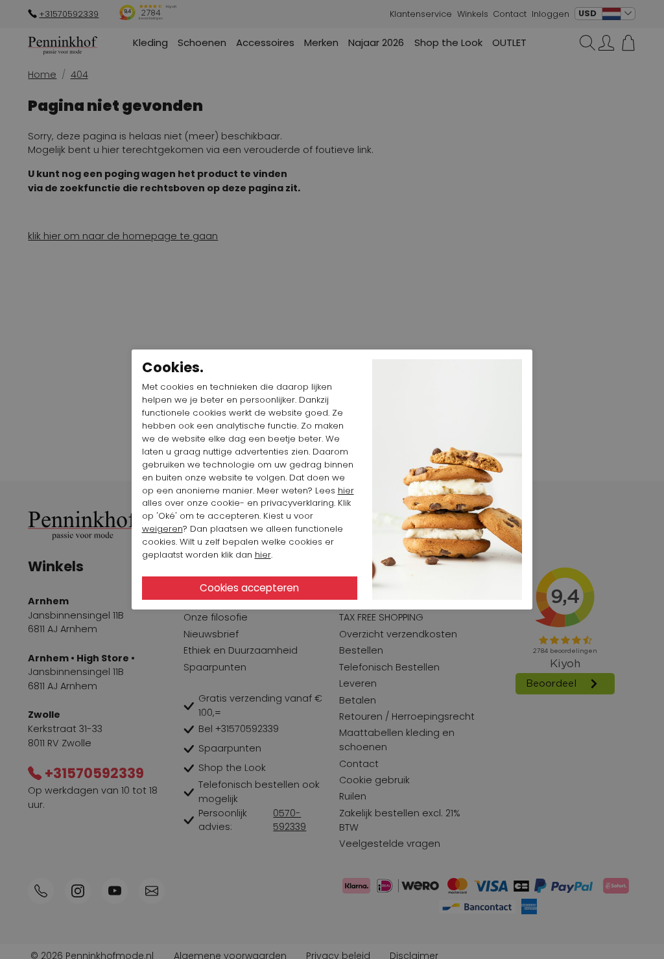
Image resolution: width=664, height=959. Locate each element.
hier (346, 490)
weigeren (162, 529)
